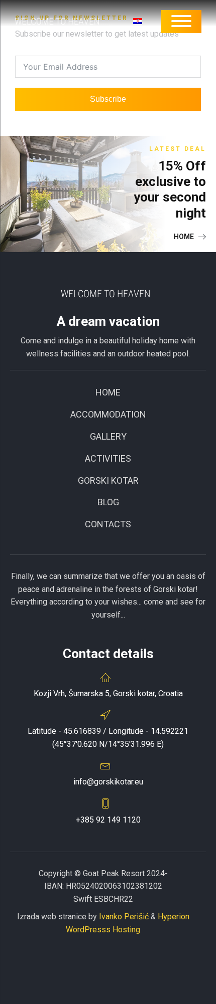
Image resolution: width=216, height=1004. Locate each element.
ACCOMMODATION (108, 414)
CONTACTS (108, 524)
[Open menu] (181, 21)
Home (108, 392)
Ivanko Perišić (124, 916)
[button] (190, 236)
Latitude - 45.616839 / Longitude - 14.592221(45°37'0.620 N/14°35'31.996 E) (108, 737)
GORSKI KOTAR (108, 480)
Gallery (108, 436)
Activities (108, 458)
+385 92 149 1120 (108, 820)
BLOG (108, 502)
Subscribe (108, 99)
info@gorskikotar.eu (108, 781)
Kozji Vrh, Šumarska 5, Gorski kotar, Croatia (108, 693)
